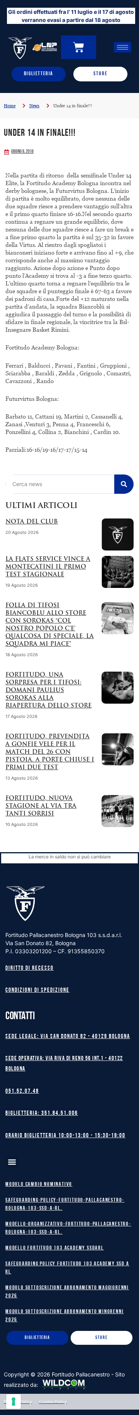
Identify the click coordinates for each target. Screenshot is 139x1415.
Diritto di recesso (29, 968)
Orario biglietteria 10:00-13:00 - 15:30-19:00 (65, 1136)
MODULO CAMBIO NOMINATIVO (38, 1184)
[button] (11, 1161)
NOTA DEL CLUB (31, 522)
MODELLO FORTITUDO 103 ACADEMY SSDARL (54, 1248)
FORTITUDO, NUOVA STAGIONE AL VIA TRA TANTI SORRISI (40, 806)
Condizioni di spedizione (37, 990)
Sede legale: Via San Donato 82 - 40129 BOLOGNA (67, 1037)
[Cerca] (124, 484)
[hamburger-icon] (122, 47)
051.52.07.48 (22, 1091)
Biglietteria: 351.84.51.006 (41, 1113)
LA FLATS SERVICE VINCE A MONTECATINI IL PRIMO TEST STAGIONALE (47, 567)
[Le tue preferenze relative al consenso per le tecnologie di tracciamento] (13, 1401)
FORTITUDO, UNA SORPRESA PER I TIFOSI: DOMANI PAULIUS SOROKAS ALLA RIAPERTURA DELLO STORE (48, 690)
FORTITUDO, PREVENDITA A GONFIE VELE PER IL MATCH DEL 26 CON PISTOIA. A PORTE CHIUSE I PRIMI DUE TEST (49, 752)
